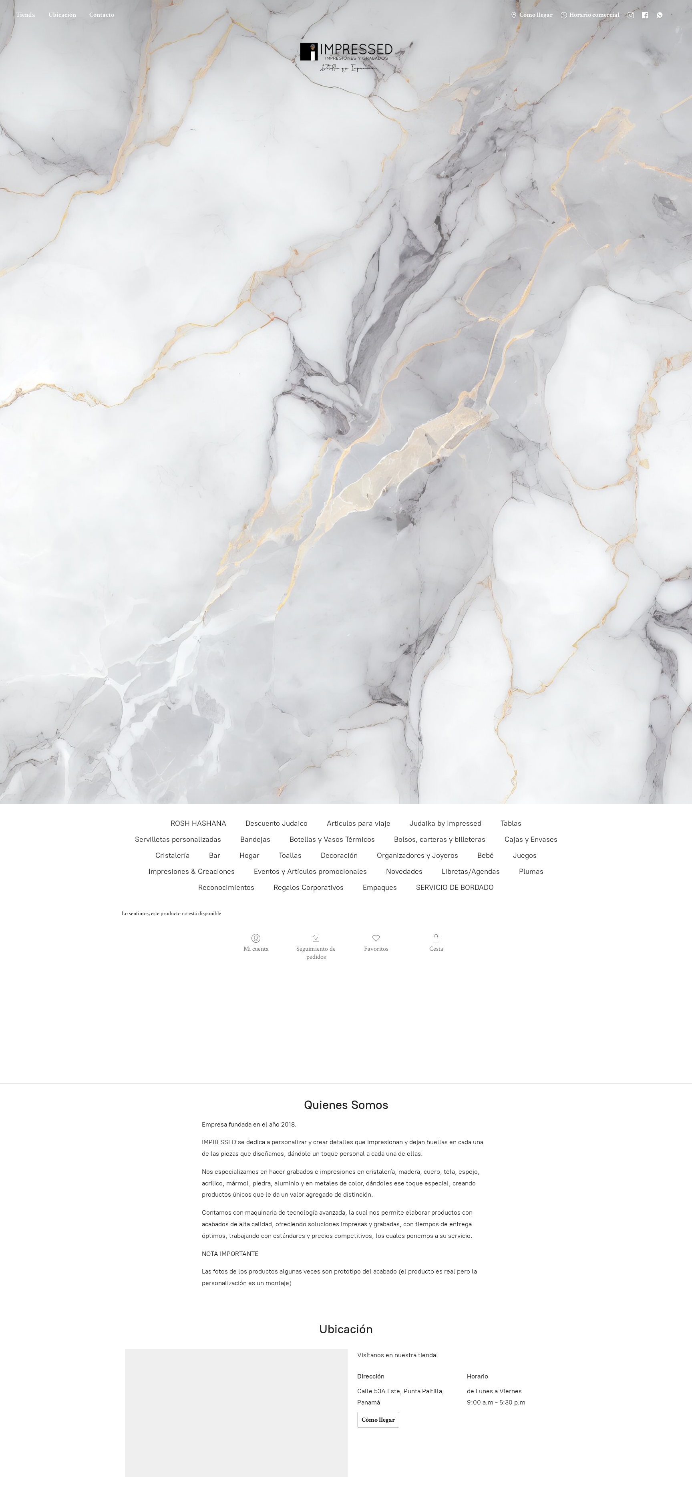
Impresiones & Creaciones (192, 871)
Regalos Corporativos (309, 887)
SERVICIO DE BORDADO (455, 887)
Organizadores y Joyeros (417, 855)
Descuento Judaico (276, 823)
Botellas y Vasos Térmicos (332, 839)
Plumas (531, 871)
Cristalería (172, 855)
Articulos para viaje (358, 823)
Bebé (485, 855)
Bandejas (255, 839)
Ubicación (62, 15)
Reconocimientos (226, 887)
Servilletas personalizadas (178, 839)
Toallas (290, 855)
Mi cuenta (256, 949)
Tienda (25, 15)
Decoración (339, 855)
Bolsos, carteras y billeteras (439, 839)
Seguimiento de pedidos (316, 952)
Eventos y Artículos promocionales (310, 871)
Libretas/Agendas (471, 871)
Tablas (511, 823)
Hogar (249, 855)
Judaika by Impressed (445, 823)
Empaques (380, 887)
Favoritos (376, 949)
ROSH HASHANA (198, 823)
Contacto (101, 15)
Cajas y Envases (531, 839)
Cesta (436, 949)
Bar (214, 855)
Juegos (525, 855)
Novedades (404, 871)
